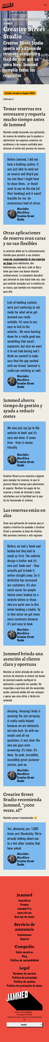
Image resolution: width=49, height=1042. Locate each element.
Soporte (24, 939)
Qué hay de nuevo (24, 917)
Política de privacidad (24, 977)
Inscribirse (24, 900)
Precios (24, 904)
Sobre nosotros (24, 952)
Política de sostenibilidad (24, 960)
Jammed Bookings (26, 1012)
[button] (45, 5)
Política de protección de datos (24, 986)
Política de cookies (24, 981)
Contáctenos (24, 935)
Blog (24, 956)
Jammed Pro (24, 908)
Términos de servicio (24, 973)
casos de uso (24, 913)
